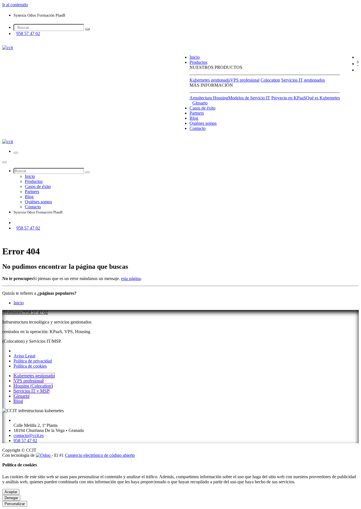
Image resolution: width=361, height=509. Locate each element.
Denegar (11, 498)
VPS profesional (244, 80)
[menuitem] (195, 57)
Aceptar (11, 492)
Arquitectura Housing (209, 97)
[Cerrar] (4, 162)
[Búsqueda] (87, 29)
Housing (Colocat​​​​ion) (33, 385)
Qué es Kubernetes (323, 97)
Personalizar (15, 504)
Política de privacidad (33, 361)
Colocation (270, 80)
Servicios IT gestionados (303, 80)
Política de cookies (30, 366)
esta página (131, 278)
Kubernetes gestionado (210, 80)
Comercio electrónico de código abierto (100, 455)
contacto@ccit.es (29, 435)
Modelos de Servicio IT (249, 97)
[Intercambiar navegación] (16, 153)
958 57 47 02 (28, 33)
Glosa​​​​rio (21, 396)
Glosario (200, 103)
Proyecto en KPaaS (288, 97)
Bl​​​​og (18, 401)
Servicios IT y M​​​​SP (31, 390)
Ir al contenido (15, 4)
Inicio (19, 302)
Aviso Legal (24, 355)
